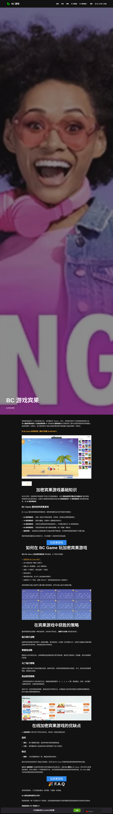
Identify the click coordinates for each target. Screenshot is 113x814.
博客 (91, 3)
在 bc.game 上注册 (100, 3)
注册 (77, 810)
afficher (28, 483)
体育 (62, 3)
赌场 (57, 3)
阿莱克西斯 (11, 408)
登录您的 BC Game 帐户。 (32, 559)
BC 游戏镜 (74, 3)
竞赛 (67, 3)
